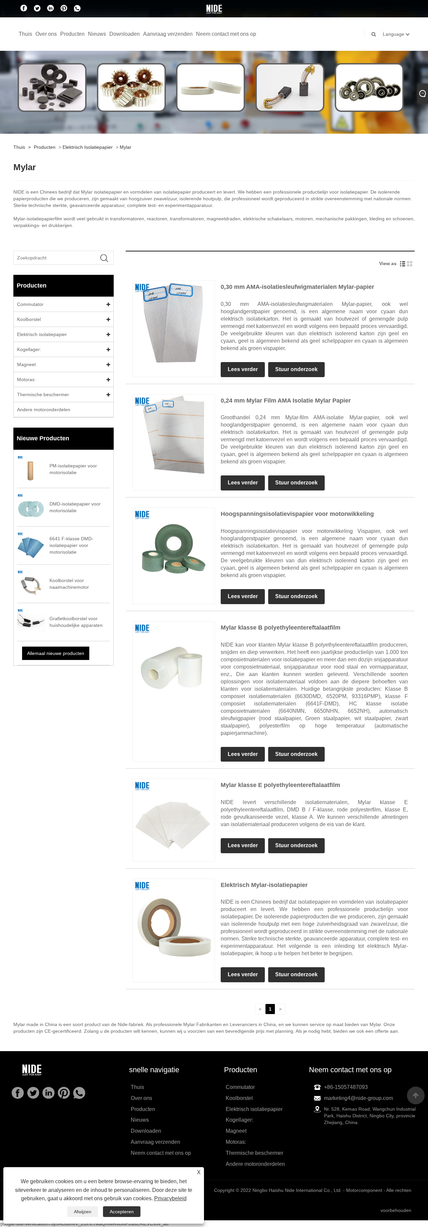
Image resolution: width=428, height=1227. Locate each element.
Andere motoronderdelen (43, 409)
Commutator (30, 304)
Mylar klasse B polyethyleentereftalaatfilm (280, 627)
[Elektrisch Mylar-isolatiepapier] (174, 919)
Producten (72, 34)
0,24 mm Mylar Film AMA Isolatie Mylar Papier (286, 400)
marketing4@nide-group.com (358, 1098)
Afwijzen (82, 1211)
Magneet (26, 364)
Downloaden (124, 34)
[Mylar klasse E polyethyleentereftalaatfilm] (174, 819)
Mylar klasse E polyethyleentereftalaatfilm (280, 785)
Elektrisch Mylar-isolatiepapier (264, 885)
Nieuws (97, 34)
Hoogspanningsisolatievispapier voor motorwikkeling (297, 514)
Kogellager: (29, 349)
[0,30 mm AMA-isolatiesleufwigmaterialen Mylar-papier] (174, 321)
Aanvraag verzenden (168, 34)
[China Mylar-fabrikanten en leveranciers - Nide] (214, 9)
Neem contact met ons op (226, 34)
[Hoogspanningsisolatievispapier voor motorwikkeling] (174, 548)
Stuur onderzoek (296, 369)
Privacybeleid (170, 1198)
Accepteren (122, 1211)
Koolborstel (29, 319)
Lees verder (243, 369)
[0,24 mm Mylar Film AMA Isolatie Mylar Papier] (174, 435)
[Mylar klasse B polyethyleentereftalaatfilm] (174, 662)
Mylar (125, 147)
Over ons (46, 34)
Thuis (25, 34)
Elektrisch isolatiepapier (88, 147)
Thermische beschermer (43, 394)
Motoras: (26, 379)
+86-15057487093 (346, 1087)
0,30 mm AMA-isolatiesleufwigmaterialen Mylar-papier (297, 287)
